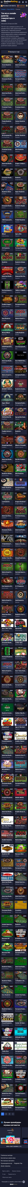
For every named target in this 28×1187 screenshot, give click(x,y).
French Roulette (7, 741)
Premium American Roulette (20, 107)
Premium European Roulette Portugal (20, 516)
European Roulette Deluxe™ (20, 403)
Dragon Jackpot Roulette (20, 163)
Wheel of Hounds (20, 445)
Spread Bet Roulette (20, 417)
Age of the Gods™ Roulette (20, 727)
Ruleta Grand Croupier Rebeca (7, 375)
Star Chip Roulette (7, 826)
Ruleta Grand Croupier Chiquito (7, 600)
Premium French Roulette (7, 107)
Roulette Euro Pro (20, 755)
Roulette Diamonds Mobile (7, 966)
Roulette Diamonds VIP (7, 868)
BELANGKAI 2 (6, 769)
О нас (4, 1174)
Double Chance (19, 741)
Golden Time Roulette (7, 558)
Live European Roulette (20, 346)
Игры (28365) (10, 9)
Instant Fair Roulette (20, 995)
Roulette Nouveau (20, 656)
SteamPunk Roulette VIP (7, 445)
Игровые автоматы (9, 5)
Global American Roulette (20, 882)
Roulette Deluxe (20, 262)
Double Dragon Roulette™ (7, 304)
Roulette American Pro (20, 826)
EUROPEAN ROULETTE (7, 346)
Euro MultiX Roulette (20, 361)
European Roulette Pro (7, 177)
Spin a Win (18, 234)
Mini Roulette (19, 149)
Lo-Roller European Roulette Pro (20, 1079)
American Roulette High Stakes (7, 685)
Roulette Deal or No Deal (7, 1009)
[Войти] (23, 2)
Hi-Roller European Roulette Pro (20, 938)
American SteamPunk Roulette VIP (7, 516)
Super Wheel (6, 403)
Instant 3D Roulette (20, 1023)
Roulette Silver (6, 191)
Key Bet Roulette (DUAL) (20, 459)
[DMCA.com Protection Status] (14, 1184)
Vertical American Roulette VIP (20, 572)
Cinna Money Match (7, 1065)
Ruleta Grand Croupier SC (7, 671)
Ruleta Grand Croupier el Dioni (20, 769)
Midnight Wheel (20, 1037)
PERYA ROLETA (6, 417)
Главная (3, 9)
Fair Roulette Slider (7, 586)
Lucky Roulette (19, 332)
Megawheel (5, 727)
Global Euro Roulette (7, 1093)
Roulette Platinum (7, 980)
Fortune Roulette (20, 248)
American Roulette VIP (7, 459)
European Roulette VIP (20, 487)
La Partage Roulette (7, 1037)
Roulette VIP (6, 854)
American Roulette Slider (20, 966)
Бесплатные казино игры (8, 1158)
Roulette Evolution (7, 713)
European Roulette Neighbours (20, 1051)
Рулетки (22, 5)
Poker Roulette (6, 487)
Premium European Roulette (7, 149)
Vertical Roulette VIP (20, 1093)
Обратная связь (7, 1177)
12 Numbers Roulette (20, 980)
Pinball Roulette (20, 220)
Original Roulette (7, 797)
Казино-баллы (16, 1171)
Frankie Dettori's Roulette (7, 431)
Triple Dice (5, 1051)
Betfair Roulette (20, 135)
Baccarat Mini (19, 854)
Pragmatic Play (18, 1163)
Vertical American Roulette (7, 290)
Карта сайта (5, 1171)
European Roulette (7, 79)
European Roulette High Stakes (20, 1107)
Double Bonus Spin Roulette (20, 811)
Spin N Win (18, 628)
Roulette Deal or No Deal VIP (20, 614)
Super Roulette (19, 191)
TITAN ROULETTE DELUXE (7, 544)
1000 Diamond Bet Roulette (7, 220)
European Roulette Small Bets (20, 79)
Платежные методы (7, 1155)
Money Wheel (6, 332)
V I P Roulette (19, 586)
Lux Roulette (6, 501)
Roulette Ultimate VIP (7, 473)
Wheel (4, 234)
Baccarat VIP (6, 938)
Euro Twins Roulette (20, 671)
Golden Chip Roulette (20, 713)
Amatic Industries (5, 1166)
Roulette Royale (20, 206)
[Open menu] (1, 2)
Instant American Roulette (7, 924)
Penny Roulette (6, 121)
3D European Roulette (7, 135)
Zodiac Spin (18, 642)
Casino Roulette (20, 121)
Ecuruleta (18, 910)
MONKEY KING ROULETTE (7, 389)
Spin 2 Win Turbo (7, 628)
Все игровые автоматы (7, 1160)
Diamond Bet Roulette (20, 276)
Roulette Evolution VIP (20, 389)
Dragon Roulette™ (20, 501)
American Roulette (20, 65)
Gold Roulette (19, 600)
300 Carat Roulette (7, 699)
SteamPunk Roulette (20, 558)
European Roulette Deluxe (20, 685)
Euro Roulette (6, 995)
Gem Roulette (6, 318)
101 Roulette (6, 248)
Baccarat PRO (6, 952)
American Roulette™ (20, 530)
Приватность (12, 1174)
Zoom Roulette (6, 65)
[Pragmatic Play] (10, 1135)
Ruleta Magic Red (20, 840)
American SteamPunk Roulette (7, 614)
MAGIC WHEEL (19, 797)
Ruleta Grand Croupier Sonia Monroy (7, 572)
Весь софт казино (13, 1146)
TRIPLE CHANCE (20, 290)
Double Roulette (7, 840)
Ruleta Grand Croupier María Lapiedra (20, 318)
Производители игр (6, 1163)
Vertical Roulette (7, 656)
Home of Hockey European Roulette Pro (20, 544)
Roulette (18, 177)
